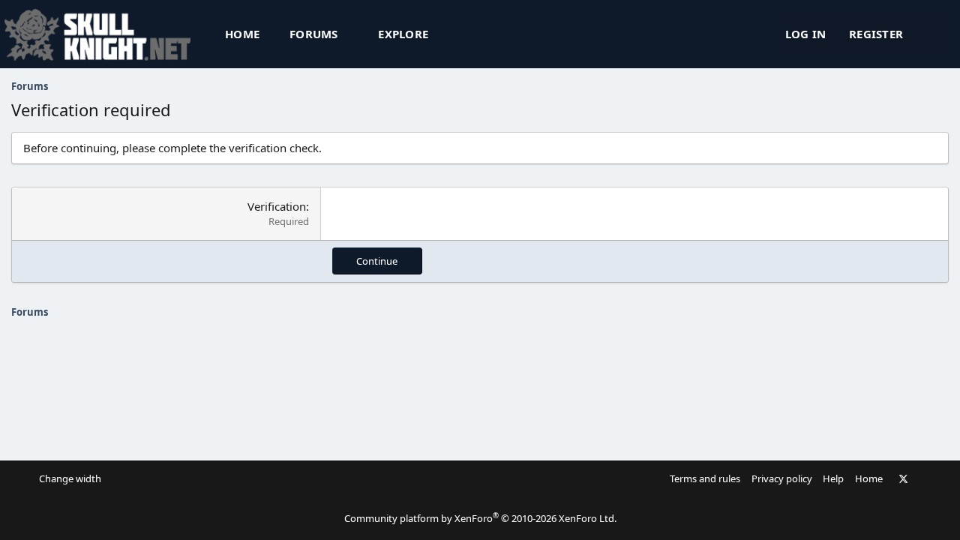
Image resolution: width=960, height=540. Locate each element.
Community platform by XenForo (480, 518)
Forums (314, 33)
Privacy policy (782, 478)
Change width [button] (70, 478)
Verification (277, 206)
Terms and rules (705, 478)
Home (242, 33)
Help (833, 478)
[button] (351, 34)
